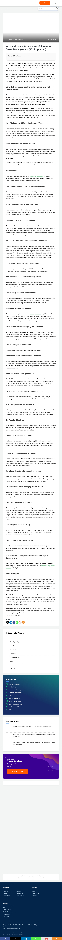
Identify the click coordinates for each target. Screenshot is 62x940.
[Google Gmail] (20, 622)
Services (18, 891)
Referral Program (7, 898)
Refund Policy (6, 914)
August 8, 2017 (52, 39)
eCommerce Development (16, 690)
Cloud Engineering (14, 642)
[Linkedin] (10, 622)
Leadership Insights (14, 707)
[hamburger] (55, 3)
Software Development (15, 657)
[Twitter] (7, 622)
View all (15, 771)
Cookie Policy (6, 912)
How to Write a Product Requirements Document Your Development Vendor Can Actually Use (34, 743)
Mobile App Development (16, 645)
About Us (5, 891)
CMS (10, 695)
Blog (33, 891)
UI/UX (11, 661)
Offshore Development (15, 704)
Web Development (14, 638)
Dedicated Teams (14, 668)
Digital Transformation (15, 701)
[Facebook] (14, 622)
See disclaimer (20, 934)
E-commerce (13, 653)
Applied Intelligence (14, 698)
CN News (11, 710)
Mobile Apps (12, 687)
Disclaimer (6, 916)
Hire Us (44, 3)
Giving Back (6, 895)
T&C (4, 907)
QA (10, 664)
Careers (5, 893)
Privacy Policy (7, 909)
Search (57, 8)
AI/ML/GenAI (13, 650)
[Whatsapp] (17, 622)
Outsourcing (20, 39)
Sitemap (34, 895)
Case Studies (35, 893)
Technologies (19, 893)
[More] (23, 622)
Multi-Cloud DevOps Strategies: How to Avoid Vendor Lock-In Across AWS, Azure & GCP (34, 735)
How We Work (20, 895)
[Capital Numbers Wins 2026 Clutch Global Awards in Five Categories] (9, 728)
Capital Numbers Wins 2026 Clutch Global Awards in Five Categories (32, 726)
